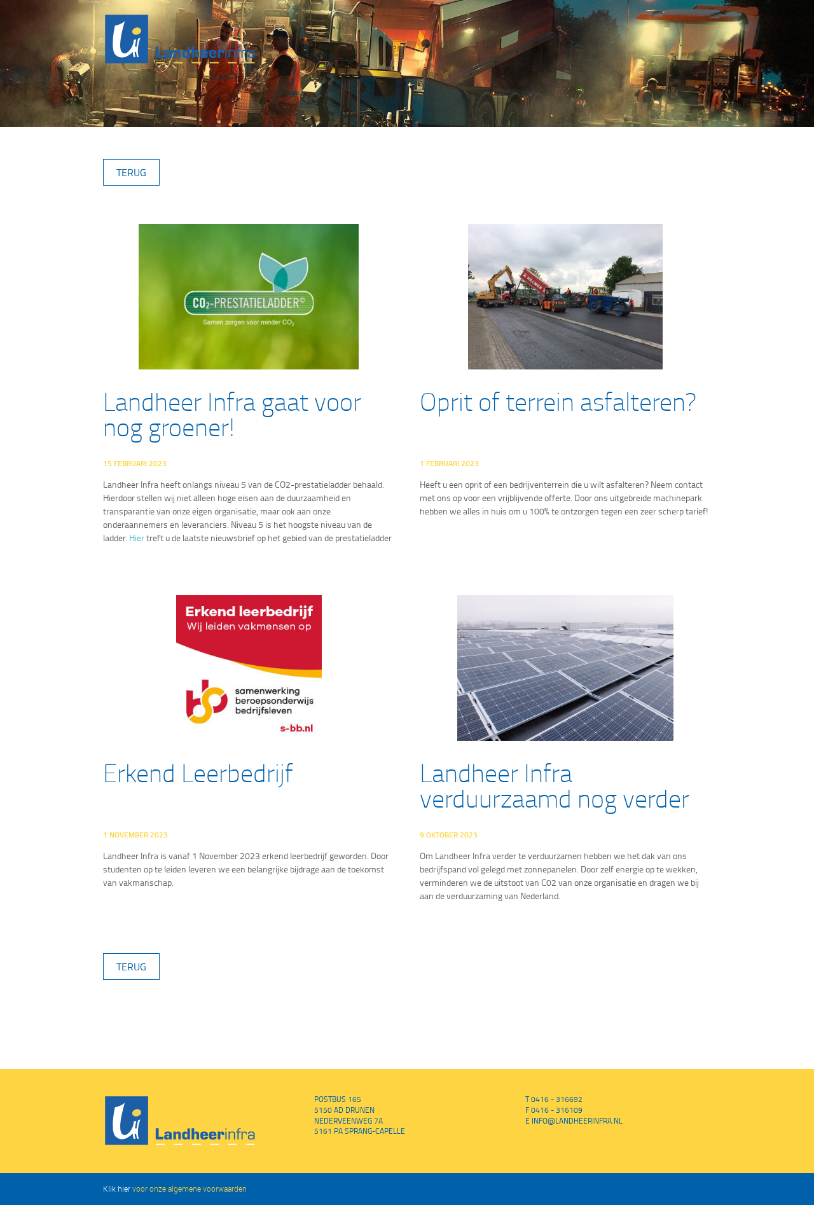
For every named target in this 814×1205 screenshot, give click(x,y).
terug (131, 172)
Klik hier (116, 1188)
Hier (136, 538)
